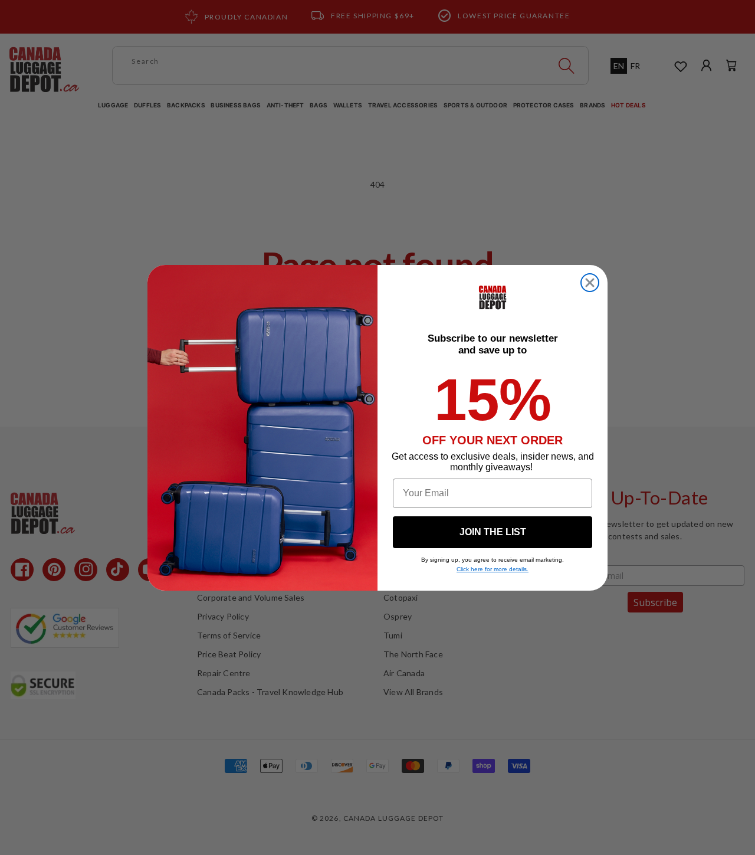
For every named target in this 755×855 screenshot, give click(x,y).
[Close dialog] (590, 282)
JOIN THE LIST (492, 532)
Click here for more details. (492, 569)
